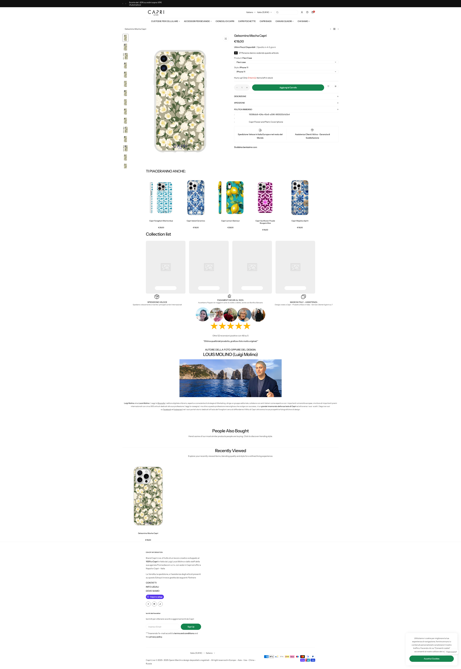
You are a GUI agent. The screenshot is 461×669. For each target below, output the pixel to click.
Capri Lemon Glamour (230, 221)
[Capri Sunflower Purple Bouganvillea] (265, 197)
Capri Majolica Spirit (299, 221)
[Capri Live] (156, 12)
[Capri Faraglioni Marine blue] (161, 197)
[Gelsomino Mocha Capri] (148, 496)
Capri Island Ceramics (196, 221)
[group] (180, 101)
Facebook (167, 409)
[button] (122, 3)
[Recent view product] (307, 12)
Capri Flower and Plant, (259, 122)
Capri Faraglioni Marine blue (161, 221)
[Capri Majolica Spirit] (300, 197)
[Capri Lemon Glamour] (230, 197)
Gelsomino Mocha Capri (148, 533)
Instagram (178, 409)
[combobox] (286, 12)
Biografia (161, 403)
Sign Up (191, 627)
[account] (302, 12)
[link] (165, 267)
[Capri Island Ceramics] (196, 197)
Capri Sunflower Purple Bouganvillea (265, 222)
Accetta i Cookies (431, 658)
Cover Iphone (276, 122)
